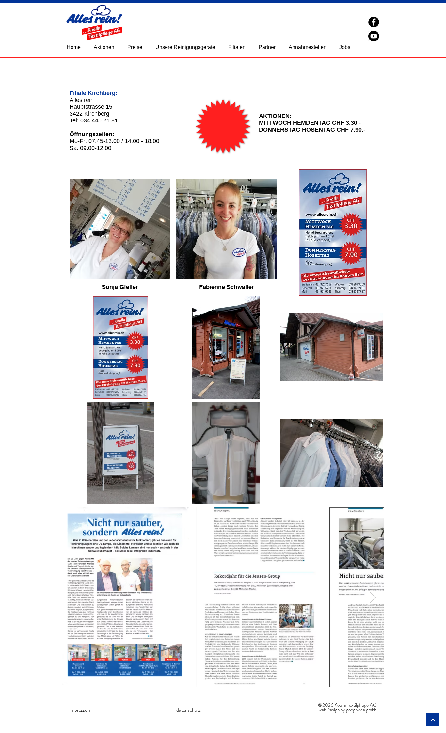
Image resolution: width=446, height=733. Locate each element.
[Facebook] (373, 22)
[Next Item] (372, 597)
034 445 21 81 (99, 120)
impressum (80, 710)
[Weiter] (432, 719)
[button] (240, 47)
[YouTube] (373, 36)
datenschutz (188, 710)
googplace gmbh (361, 709)
